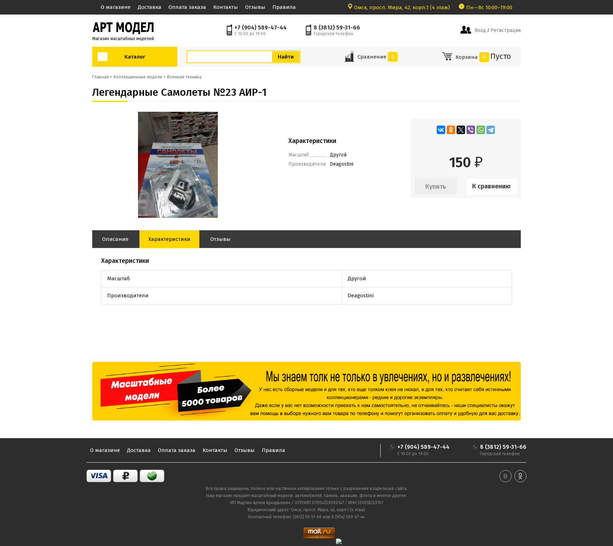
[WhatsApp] (480, 130)
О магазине (116, 7)
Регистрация (505, 30)
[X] (461, 130)
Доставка (149, 7)
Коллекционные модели (138, 77)
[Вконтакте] (505, 476)
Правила (284, 7)
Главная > (102, 77)
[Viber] (470, 130)
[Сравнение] (349, 59)
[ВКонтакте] (441, 130)
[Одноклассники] (451, 130)
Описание (115, 239)
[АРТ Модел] (123, 27)
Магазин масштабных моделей (123, 38)
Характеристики (169, 239)
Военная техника (184, 77)
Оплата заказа (187, 7)
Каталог (135, 57)
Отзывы (255, 7)
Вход (480, 30)
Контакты (225, 7)
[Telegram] (490, 130)
